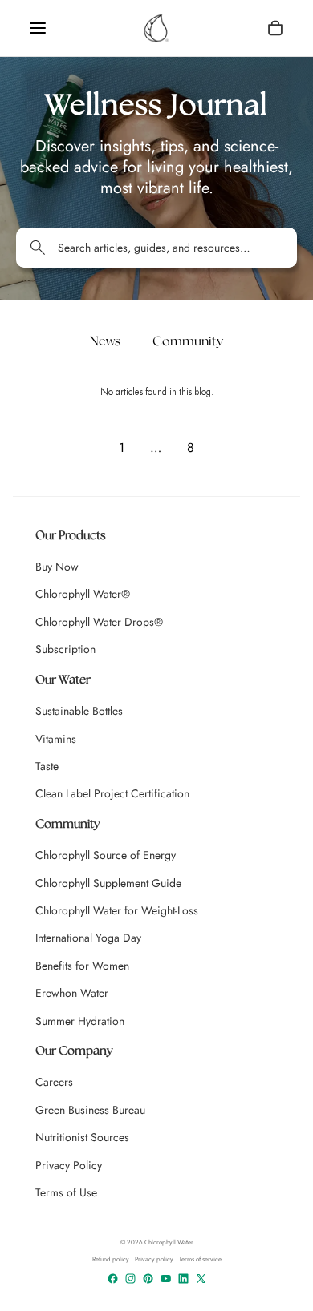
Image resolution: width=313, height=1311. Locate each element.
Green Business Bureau (90, 1110)
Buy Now (57, 567)
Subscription (65, 649)
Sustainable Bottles (79, 711)
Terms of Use (66, 1192)
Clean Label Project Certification (112, 793)
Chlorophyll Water (168, 1242)
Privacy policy (154, 1259)
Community (187, 342)
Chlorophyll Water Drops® (99, 622)
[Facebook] (113, 1279)
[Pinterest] (148, 1279)
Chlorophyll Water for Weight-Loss (116, 910)
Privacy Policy (68, 1165)
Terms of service (200, 1259)
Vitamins (55, 739)
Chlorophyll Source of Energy (105, 855)
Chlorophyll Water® (82, 594)
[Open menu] (37, 28)
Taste (47, 766)
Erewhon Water (71, 993)
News (105, 342)
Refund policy (110, 1259)
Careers (54, 1082)
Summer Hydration (79, 1021)
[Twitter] (201, 1279)
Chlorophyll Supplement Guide (108, 883)
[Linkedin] (183, 1279)
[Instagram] (130, 1279)
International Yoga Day (88, 938)
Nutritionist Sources (82, 1137)
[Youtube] (166, 1279)
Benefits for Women (82, 966)
